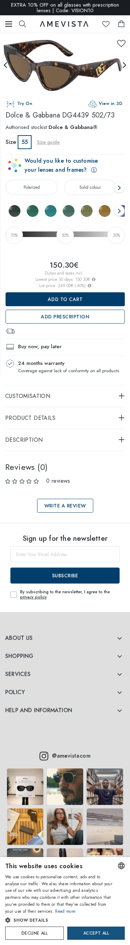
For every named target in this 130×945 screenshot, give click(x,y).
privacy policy (33, 597)
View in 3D (110, 103)
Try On (24, 103)
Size (11, 142)
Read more (65, 911)
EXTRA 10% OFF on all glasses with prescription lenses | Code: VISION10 (65, 7)
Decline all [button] (34, 933)
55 (24, 142)
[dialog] (65, 901)
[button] (59, 920)
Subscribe (65, 575)
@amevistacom (71, 756)
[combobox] (121, 865)
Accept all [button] (96, 933)
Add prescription (65, 316)
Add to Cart (65, 299)
